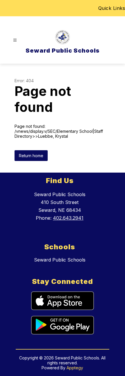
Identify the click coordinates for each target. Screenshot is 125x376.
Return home (31, 155)
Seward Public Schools (59, 260)
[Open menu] (15, 40)
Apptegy (75, 367)
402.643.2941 (68, 218)
